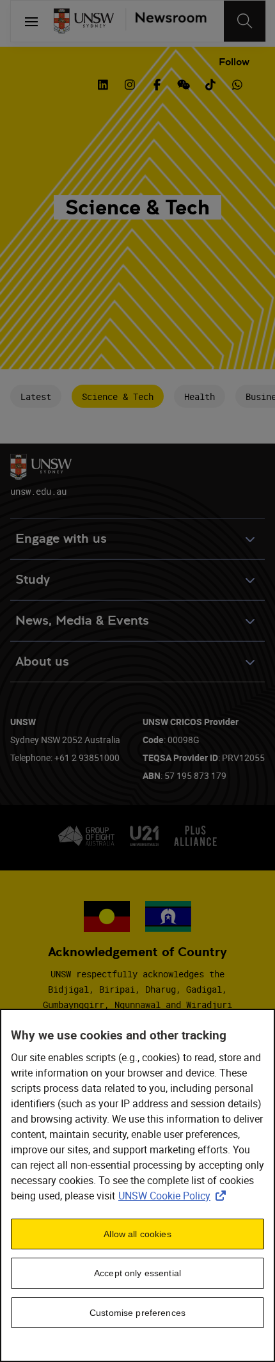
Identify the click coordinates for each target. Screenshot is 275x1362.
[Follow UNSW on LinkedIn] (103, 83)
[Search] (244, 21)
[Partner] (166, 21)
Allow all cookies (137, 1234)
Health (199, 396)
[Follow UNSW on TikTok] (210, 83)
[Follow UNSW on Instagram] (130, 83)
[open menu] (31, 21)
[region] (137, 1185)
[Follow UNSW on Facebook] (157, 83)
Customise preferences (137, 1313)
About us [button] (42, 661)
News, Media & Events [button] (82, 620)
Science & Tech (117, 396)
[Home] (84, 21)
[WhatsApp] (237, 83)
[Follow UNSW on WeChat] (184, 83)
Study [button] (32, 579)
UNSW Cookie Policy (174, 1196)
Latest (35, 396)
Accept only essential (137, 1273)
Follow (234, 62)
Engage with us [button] (61, 538)
